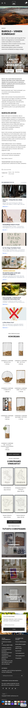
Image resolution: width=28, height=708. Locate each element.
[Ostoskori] (25, 3)
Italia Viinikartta (7, 488)
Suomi (4, 693)
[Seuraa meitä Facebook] (3, 688)
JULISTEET (19, 70)
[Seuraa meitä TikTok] (12, 688)
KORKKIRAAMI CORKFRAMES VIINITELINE (7, 416)
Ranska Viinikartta (21, 515)
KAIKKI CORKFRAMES (14, 454)
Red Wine (17, 172)
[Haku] (4, 3)
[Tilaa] (21, 675)
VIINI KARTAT (9, 70)
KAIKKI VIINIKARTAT (14, 521)
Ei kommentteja (7, 169)
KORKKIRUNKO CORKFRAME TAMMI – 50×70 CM (21, 389)
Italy (13, 172)
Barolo (4, 28)
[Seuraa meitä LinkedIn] (15, 688)
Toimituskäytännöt (19, 653)
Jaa (2, 176)
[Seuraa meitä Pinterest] (9, 688)
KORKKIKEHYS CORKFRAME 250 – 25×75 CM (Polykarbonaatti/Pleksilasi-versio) (7, 446)
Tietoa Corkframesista (20, 642)
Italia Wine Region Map (16, 161)
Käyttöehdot (18, 651)
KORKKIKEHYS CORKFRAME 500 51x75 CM (7, 361)
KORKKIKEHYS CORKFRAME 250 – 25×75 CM (21, 361)
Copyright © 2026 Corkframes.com (10, 696)
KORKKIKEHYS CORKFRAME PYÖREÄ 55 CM (7, 389)
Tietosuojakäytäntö (20, 655)
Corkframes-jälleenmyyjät (18, 647)
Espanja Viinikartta (7, 515)
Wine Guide (11, 173)
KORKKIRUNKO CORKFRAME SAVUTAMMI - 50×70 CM (21, 416)
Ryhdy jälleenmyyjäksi (20, 644)
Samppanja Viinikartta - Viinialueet (20, 488)
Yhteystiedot (18, 658)
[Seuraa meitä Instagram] (6, 688)
